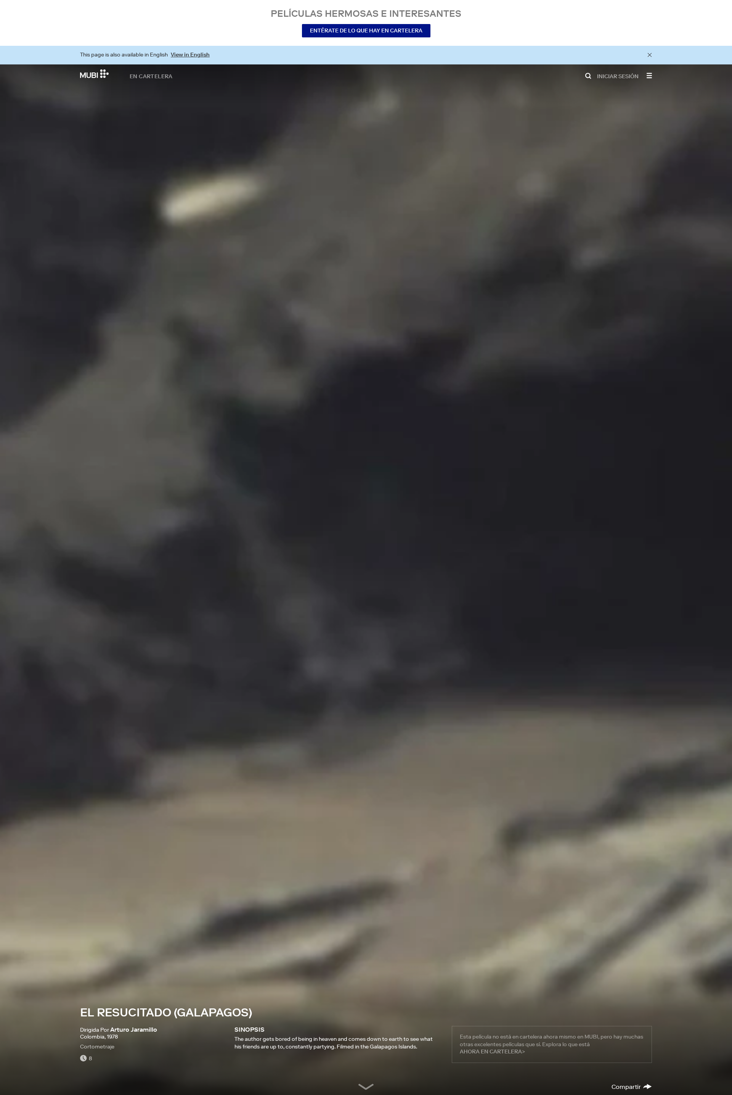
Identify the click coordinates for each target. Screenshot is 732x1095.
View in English (190, 54)
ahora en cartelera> (492, 1051)
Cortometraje (97, 1046)
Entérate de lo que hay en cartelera (366, 30)
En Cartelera (151, 76)
